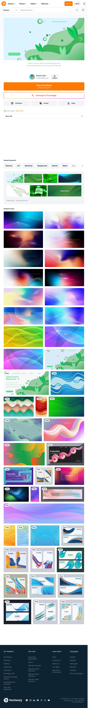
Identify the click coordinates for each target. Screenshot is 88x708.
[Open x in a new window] (45, 699)
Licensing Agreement (32, 657)
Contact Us (55, 659)
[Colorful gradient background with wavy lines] (23, 219)
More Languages (74, 672)
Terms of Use (67, 700)
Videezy (7, 663)
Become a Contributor (55, 670)
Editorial (44, 4)
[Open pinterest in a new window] (38, 699)
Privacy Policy (78, 700)
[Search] (77, 10)
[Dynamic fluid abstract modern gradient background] (23, 429)
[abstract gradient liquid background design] (64, 429)
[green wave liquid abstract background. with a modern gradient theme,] (66, 406)
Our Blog (54, 666)
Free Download (44, 86)
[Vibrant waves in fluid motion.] (19, 406)
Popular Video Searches (33, 681)
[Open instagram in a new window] (30, 699)
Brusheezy (8, 656)
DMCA (30, 661)
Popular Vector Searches (33, 671)
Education (7, 669)
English (71, 656)
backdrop (28, 165)
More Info (9, 115)
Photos (22, 4)
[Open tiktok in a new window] (41, 699)
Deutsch (71, 666)
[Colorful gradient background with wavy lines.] (64, 219)
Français (71, 669)
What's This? (19, 111)
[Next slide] (79, 165)
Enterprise (8, 666)
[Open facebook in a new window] (27, 699)
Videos (33, 4)
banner (55, 165)
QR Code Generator (7, 687)
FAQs (53, 656)
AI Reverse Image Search (9, 677)
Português (72, 663)
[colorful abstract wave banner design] (44, 475)
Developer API (9, 673)
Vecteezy (7, 659)
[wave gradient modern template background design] (44, 534)
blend (65, 165)
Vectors (11, 4)
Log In (77, 4)
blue (74, 165)
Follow (54, 78)
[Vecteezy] (3, 3)
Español (71, 659)
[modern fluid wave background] (67, 382)
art (18, 165)
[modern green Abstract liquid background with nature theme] (64, 358)
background (42, 165)
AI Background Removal (9, 682)
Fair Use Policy (76, 701)
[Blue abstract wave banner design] (70, 559)
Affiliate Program (31, 666)
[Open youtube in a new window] (49, 699)
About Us (54, 663)
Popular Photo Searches (33, 676)
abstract (9, 165)
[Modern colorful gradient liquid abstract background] (24, 453)
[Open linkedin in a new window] (34, 699)
